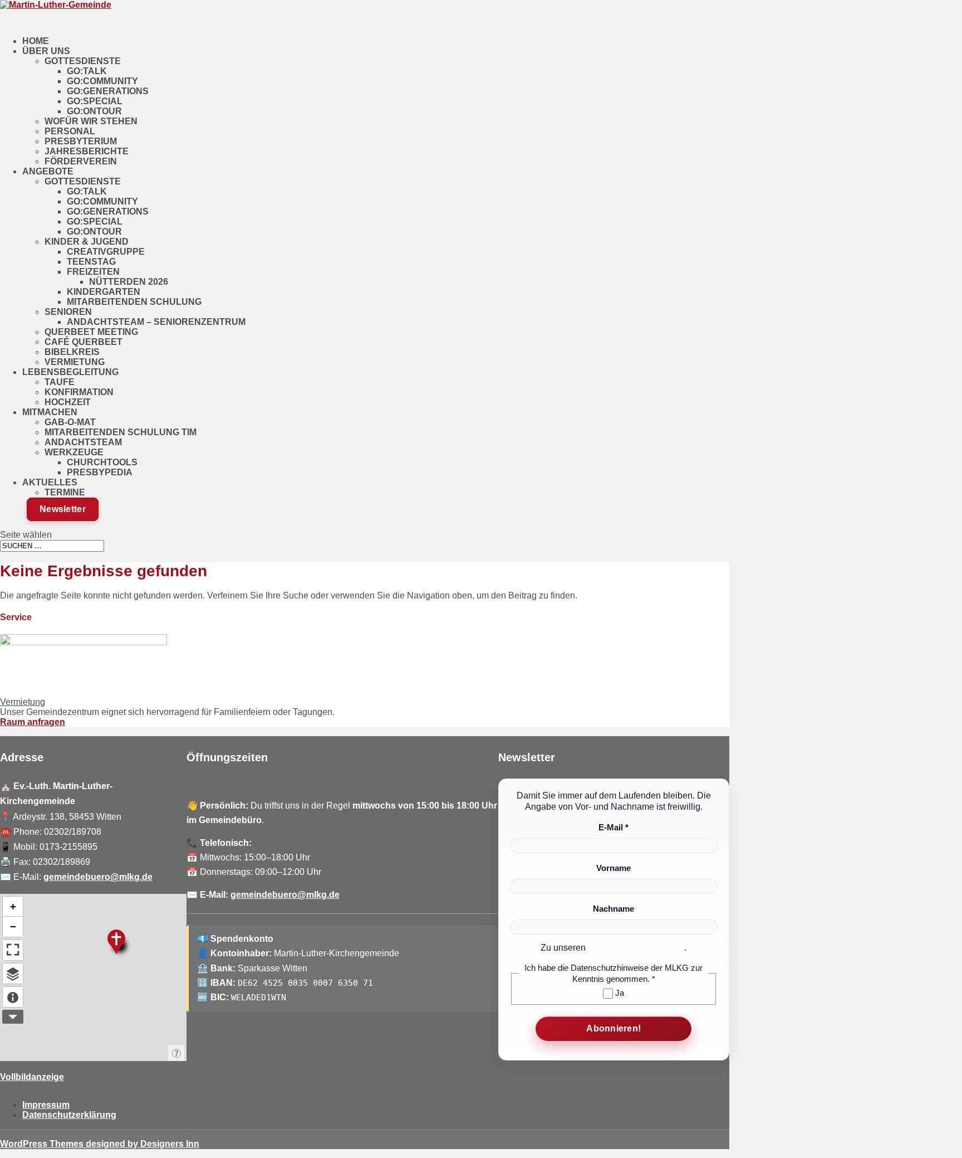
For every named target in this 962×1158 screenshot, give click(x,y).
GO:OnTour (94, 111)
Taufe (60, 382)
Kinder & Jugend (87, 241)
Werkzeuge (74, 452)
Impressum (46, 1105)
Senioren (68, 312)
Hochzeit (68, 402)
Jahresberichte (87, 151)
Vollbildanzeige (32, 1077)
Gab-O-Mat (70, 422)
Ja (618, 993)
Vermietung (75, 362)
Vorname (613, 868)
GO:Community (102, 81)
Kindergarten (103, 291)
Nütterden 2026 (128, 281)
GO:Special (94, 101)
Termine (65, 492)
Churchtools (102, 462)
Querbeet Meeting (91, 332)
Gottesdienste (83, 61)
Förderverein (81, 161)
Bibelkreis (72, 352)
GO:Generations (108, 91)
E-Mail (613, 827)
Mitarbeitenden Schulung (134, 301)
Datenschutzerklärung (69, 1115)
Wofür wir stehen (91, 121)
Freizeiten (93, 271)
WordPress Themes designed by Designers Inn (99, 1144)
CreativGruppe (106, 251)
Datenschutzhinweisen (636, 947)
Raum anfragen (32, 722)
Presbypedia (99, 472)
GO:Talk (87, 71)
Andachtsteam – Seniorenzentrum (156, 322)
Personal (70, 131)
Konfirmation (79, 392)
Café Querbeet (83, 342)
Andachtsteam (83, 442)
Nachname (613, 908)
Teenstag (91, 261)
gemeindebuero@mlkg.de (98, 877)
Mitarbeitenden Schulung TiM (121, 432)
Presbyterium (81, 141)
